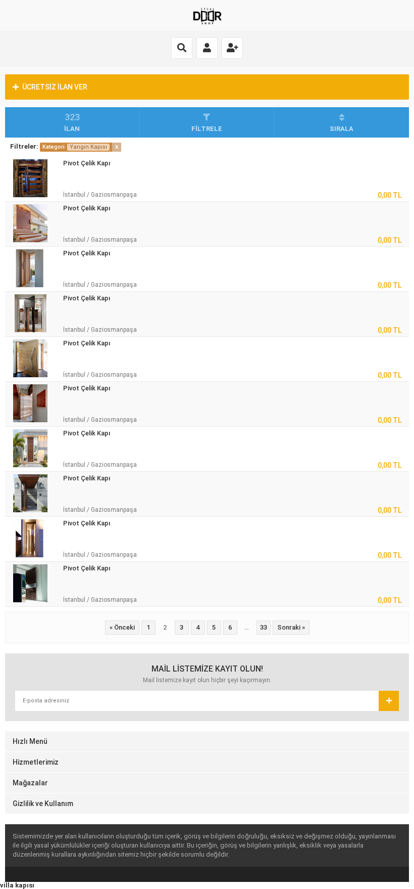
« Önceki (122, 627)
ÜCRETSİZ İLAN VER (54, 87)
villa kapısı (17, 885)
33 (263, 627)
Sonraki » (291, 627)
